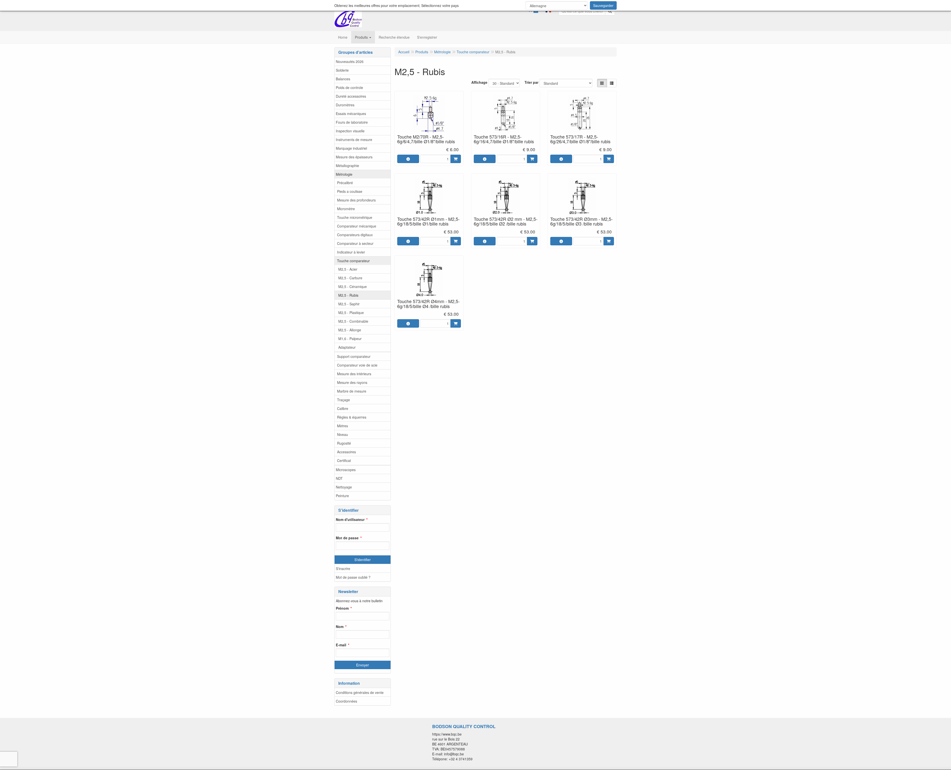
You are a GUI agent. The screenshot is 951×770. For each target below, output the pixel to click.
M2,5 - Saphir (349, 303)
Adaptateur (347, 347)
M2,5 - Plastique (351, 312)
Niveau (342, 434)
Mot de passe (347, 537)
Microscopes (346, 469)
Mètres (342, 425)
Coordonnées (346, 701)
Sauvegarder (603, 5)
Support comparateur (353, 356)
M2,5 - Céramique (352, 286)
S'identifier (362, 559)
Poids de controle (349, 87)
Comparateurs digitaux (355, 234)
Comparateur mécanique (356, 226)
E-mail (341, 644)
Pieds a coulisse (349, 191)
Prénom (342, 608)
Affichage (479, 82)
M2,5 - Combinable (353, 321)
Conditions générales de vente (360, 692)
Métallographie (347, 165)
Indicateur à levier (351, 252)
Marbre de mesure (351, 391)
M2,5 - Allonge (349, 329)
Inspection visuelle (350, 130)
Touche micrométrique (354, 217)
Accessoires (346, 451)
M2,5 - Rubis (348, 295)
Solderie (342, 70)
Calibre (342, 408)
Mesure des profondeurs (356, 200)
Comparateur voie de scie (357, 365)
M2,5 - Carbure (350, 277)
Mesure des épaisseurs (354, 156)
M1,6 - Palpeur (350, 338)
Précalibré (345, 182)
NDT (339, 478)
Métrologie (344, 174)
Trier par (531, 82)
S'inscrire (343, 568)
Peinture (342, 495)
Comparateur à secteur (355, 243)
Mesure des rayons (352, 382)
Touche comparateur (353, 260)
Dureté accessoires (351, 96)
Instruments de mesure (354, 139)
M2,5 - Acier (347, 269)
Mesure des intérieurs (354, 373)
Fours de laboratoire (352, 122)
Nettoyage (344, 487)
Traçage (343, 399)
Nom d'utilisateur (350, 519)
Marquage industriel (351, 148)
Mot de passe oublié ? (353, 577)
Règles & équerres (351, 417)
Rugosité (344, 443)
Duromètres (345, 104)
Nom (339, 626)
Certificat (344, 460)
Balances (343, 78)
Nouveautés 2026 (350, 61)
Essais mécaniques (351, 113)
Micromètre (346, 208)
